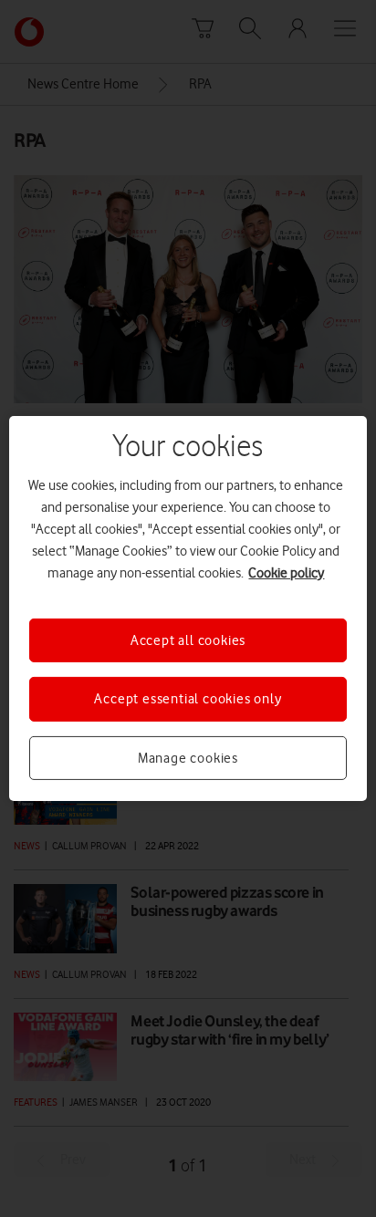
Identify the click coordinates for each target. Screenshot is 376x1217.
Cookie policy (286, 573)
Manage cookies (188, 758)
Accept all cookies (188, 640)
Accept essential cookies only (187, 699)
